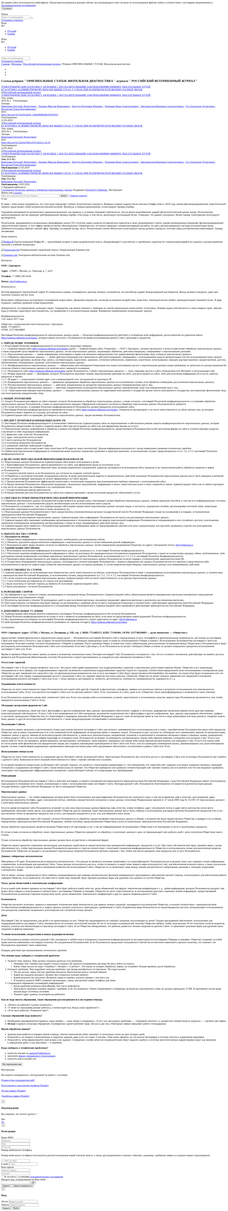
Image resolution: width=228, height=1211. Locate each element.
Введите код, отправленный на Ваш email (23, 1179)
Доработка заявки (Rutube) (15, 1096)
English (11, 34)
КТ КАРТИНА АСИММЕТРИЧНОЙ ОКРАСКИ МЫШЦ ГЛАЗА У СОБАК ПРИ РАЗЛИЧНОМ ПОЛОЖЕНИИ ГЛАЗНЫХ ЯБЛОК (72, 89)
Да (2, 1122)
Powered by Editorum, (96, 190)
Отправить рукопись (12, 20)
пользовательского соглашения (46, 1176)
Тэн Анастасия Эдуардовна (200, 106)
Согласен (6, 8)
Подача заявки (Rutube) (13, 1090)
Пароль (5, 1204)
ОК (33, 1182)
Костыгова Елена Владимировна (18, 109)
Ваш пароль (7, 1167)
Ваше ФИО (7, 1137)
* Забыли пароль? (78, 195)
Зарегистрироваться (22, 1186)
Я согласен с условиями (17, 1176)
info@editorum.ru (18, 281)
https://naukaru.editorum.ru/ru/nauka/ (19, 337)
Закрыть (6, 1186)
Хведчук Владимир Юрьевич (87, 106)
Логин (4, 1201)
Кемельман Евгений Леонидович (19, 106)
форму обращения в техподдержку (37, 1056)
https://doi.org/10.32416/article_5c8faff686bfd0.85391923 (29, 114)
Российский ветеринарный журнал (42, 64)
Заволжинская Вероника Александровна (162, 106)
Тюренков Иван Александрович (122, 106)
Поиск (4, 14)
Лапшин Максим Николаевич (54, 106)
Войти (64, 196)
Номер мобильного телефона (16, 1150)
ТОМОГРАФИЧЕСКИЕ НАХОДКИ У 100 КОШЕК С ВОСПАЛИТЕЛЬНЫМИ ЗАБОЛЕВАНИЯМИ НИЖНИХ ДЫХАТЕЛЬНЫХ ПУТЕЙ (75, 86)
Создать (17, 192)
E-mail (4, 1164)
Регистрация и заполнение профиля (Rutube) (25, 1085)
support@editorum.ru (39, 1053)
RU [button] (3, 25)
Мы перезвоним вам (11, 1064)
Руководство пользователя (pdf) (18, 1080)
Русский (11, 31)
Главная (5, 64)
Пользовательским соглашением (18, 5)
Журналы (16, 64)
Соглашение (7, 190)
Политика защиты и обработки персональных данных (43, 190)
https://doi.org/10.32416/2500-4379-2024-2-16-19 (25, 142)
